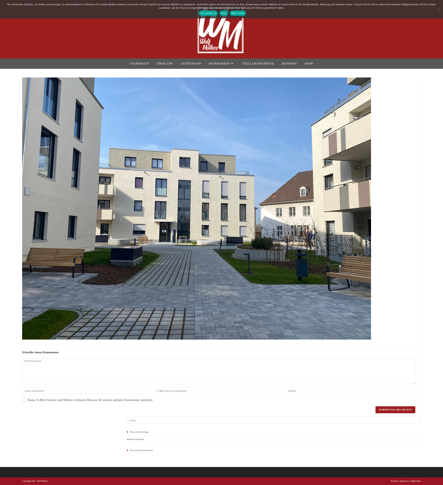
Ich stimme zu (208, 13)
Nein (223, 13)
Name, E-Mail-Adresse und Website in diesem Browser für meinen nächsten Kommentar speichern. (90, 400)
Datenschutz (416, 481)
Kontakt (394, 481)
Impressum (404, 481)
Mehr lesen (238, 13)
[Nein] (438, 9)
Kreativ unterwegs (135, 439)
